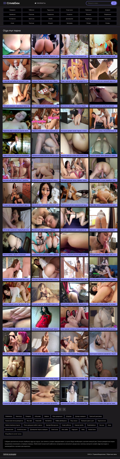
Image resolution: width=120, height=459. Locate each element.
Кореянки (107, 14)
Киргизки (69, 10)
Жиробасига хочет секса (13, 434)
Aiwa (109, 425)
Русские (31, 14)
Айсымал (38, 416)
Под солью (73, 421)
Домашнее (69, 19)
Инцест (50, 23)
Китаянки (12, 19)
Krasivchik (38, 421)
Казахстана (92, 429)
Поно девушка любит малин (33, 425)
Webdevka (8, 416)
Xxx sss (101, 425)
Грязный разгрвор (95, 416)
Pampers (28, 416)
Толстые (31, 23)
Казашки (12, 10)
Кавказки (88, 10)
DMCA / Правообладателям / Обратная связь (102, 454)
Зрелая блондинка (52, 425)
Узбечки (31, 10)
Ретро (89, 23)
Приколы (108, 19)
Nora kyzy (19, 416)
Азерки (107, 10)
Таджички (50, 10)
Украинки (50, 14)
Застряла (69, 23)
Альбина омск (21, 429)
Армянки (12, 14)
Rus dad (29, 421)
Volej (83, 429)
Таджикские (102, 421)
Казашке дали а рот (87, 421)
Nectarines (48, 421)
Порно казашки (9, 454)
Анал (12, 23)
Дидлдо (69, 416)
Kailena (46, 416)
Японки (88, 14)
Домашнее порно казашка (39, 429)
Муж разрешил (57, 416)
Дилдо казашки (80, 416)
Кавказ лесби (79, 425)
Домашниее (9, 429)
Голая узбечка (66, 425)
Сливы (107, 23)
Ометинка (54, 429)
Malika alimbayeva (61, 421)
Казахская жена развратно (14, 421)
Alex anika (65, 429)
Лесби (50, 19)
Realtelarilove (91, 425)
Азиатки (69, 14)
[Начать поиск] (114, 3)
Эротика (31, 19)
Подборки (88, 19)
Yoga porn (75, 429)
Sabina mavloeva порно (12, 425)
